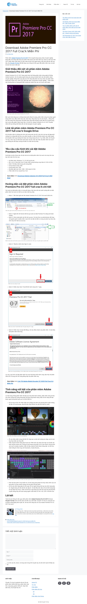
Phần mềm (56, 4)
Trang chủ (41, 4)
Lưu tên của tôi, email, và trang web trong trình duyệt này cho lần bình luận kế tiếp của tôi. (30, 563)
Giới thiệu (48, 4)
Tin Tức (34, 584)
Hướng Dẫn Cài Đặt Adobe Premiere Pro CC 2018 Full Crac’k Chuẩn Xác (23, 522)
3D (33, 594)
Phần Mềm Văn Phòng (38, 596)
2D (33, 591)
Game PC (65, 4)
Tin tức (72, 4)
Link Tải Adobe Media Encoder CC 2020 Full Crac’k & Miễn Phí (21, 521)
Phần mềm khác (10, 519)
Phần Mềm (35, 587)
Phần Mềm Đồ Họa (37, 589)
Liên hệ (78, 4)
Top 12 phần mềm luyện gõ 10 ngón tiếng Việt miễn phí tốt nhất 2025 (71, 27)
